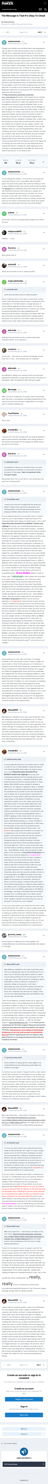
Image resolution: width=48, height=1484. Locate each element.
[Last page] (45, 32)
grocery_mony (14, 934)
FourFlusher (13, 413)
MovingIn (12, 389)
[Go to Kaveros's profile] (4, 249)
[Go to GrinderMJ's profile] (4, 431)
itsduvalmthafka (15, 281)
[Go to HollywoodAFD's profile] (4, 232)
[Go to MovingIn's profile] (4, 390)
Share (24, 1429)
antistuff (12, 264)
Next (40, 32)
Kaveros (12, 248)
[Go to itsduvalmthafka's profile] (4, 282)
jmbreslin (12, 330)
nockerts (12, 349)
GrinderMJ (13, 430)
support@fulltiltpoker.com (18, 1022)
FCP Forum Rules (10, 1464)
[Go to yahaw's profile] (4, 213)
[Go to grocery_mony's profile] (4, 935)
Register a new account (24, 1399)
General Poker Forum (24, 24)
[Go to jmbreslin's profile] (4, 331)
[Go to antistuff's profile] (4, 265)
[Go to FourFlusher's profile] (4, 414)
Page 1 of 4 (24, 32)
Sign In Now (24, 1415)
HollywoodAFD (15, 231)
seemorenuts (9, 22)
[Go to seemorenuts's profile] (4, 42)
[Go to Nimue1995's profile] (4, 711)
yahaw (11, 212)
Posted (17, 44)
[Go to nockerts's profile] (4, 350)
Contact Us (24, 1480)
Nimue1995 (13, 710)
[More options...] (43, 42)
